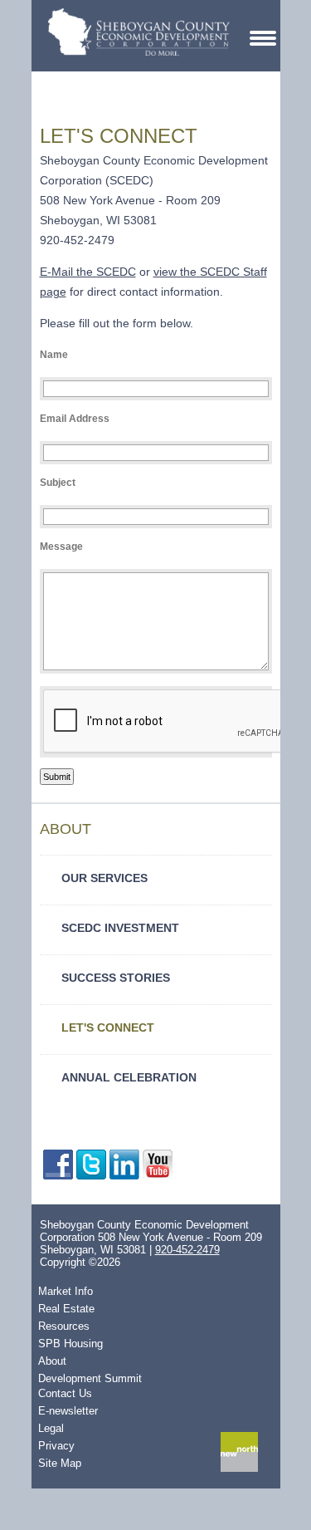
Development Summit (90, 1378)
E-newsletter (68, 1411)
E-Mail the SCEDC (88, 271)
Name (54, 354)
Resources (64, 1326)
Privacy (56, 1445)
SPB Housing (70, 1343)
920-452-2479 (187, 1249)
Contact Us (65, 1393)
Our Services (104, 878)
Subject (57, 482)
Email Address (74, 418)
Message (61, 546)
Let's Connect (107, 1027)
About (52, 1361)
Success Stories (115, 977)
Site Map (59, 1463)
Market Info (65, 1291)
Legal (51, 1428)
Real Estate (66, 1308)
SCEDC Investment (120, 927)
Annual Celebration (129, 1077)
